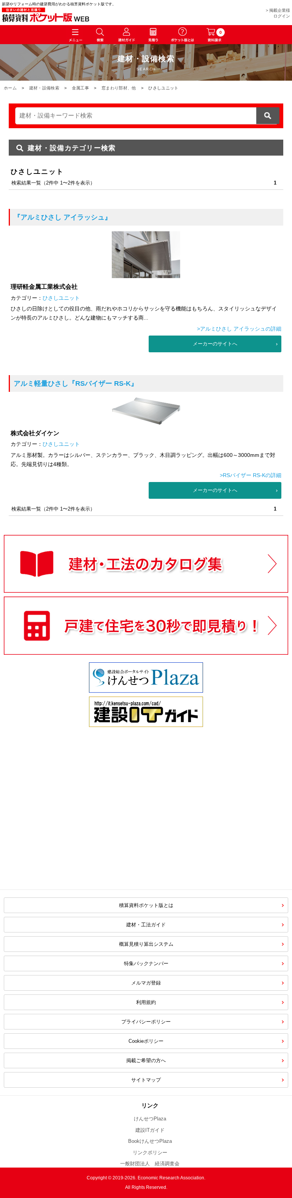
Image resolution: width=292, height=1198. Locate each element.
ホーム (10, 88)
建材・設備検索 (44, 88)
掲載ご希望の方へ (146, 1060)
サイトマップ (146, 1080)
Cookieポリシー (146, 1041)
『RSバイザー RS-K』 (76, 383)
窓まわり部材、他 (119, 88)
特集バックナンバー (146, 963)
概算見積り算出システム (146, 944)
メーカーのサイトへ (215, 344)
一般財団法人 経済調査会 (149, 1163)
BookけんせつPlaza (150, 1141)
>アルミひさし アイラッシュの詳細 (239, 329)
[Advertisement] (81, 822)
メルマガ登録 (146, 983)
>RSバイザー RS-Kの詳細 (250, 475)
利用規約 (146, 1002)
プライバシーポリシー (146, 1022)
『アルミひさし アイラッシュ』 (62, 217)
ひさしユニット (61, 298)
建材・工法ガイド (146, 925)
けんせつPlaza (150, 1119)
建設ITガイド (150, 1130)
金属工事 (80, 88)
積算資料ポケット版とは (146, 905)
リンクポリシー (150, 1152)
